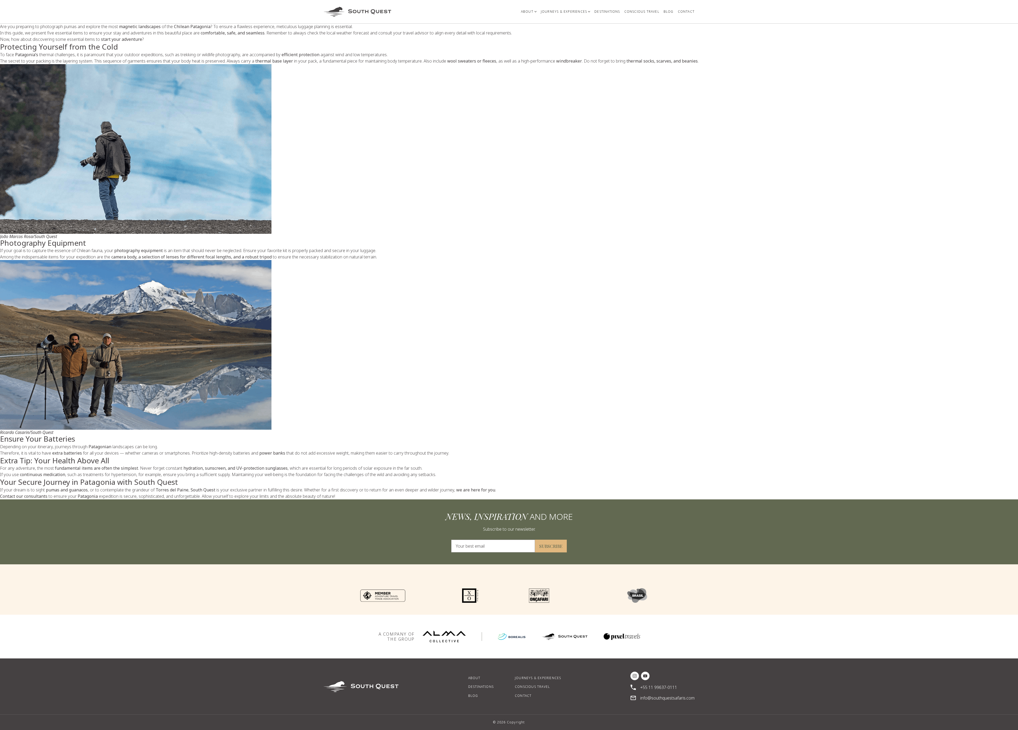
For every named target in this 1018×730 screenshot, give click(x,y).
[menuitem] (529, 11)
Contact (523, 695)
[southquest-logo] (564, 636)
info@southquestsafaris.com (667, 698)
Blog (473, 695)
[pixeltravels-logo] (622, 636)
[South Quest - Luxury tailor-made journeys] (357, 11)
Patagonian (100, 447)
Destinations (481, 686)
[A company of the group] (444, 637)
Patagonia (88, 496)
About (474, 678)
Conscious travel (532, 686)
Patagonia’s (26, 55)
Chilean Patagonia (192, 26)
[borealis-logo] (511, 636)
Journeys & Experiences (538, 678)
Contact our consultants (23, 496)
